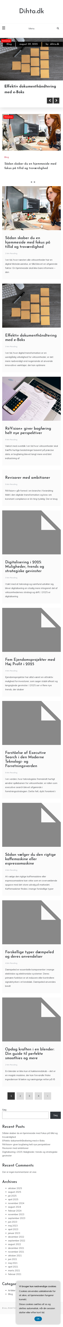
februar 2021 (14, 1273)
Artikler (11, 1289)
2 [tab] (31, 181)
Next (56, 100)
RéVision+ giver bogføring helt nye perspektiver (26, 1143)
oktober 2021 (15, 1254)
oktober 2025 (15, 1187)
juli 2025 (12, 1194)
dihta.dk (54, 44)
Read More (18, 100)
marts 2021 (14, 1269)
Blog (9, 44)
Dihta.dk (31, 11)
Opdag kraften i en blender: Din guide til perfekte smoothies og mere (29, 1053)
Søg (4, 1108)
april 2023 (13, 1228)
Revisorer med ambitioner (27, 477)
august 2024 (14, 1206)
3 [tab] (34, 181)
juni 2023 (12, 1221)
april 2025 (13, 1198)
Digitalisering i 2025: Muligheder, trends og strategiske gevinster (24, 566)
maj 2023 (13, 1224)
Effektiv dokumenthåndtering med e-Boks (23, 1139)
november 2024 (16, 1202)
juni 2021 (12, 1258)
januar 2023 (14, 1232)
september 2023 (16, 1217)
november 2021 (16, 1250)
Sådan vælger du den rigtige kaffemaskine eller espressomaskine (30, 858)
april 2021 (13, 1265)
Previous (50, 100)
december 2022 (16, 1236)
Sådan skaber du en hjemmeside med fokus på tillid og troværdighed (27, 241)
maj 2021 (13, 1262)
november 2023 (16, 1213)
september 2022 (16, 1239)
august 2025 (14, 1191)
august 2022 (14, 1243)
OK (38, 1319)
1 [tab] (28, 181)
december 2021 (16, 1247)
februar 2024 (14, 1209)
